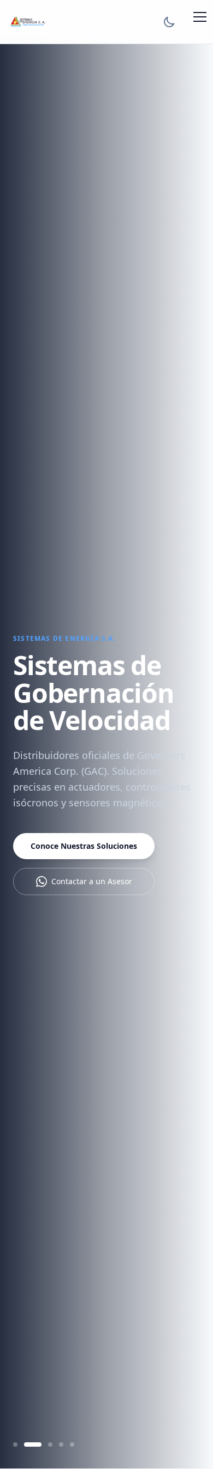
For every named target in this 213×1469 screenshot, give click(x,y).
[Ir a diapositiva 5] (72, 1444)
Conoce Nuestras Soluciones (84, 846)
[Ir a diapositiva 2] (33, 1444)
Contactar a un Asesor (91, 881)
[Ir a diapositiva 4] (61, 1444)
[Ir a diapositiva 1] (15, 1444)
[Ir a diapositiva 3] (50, 1444)
